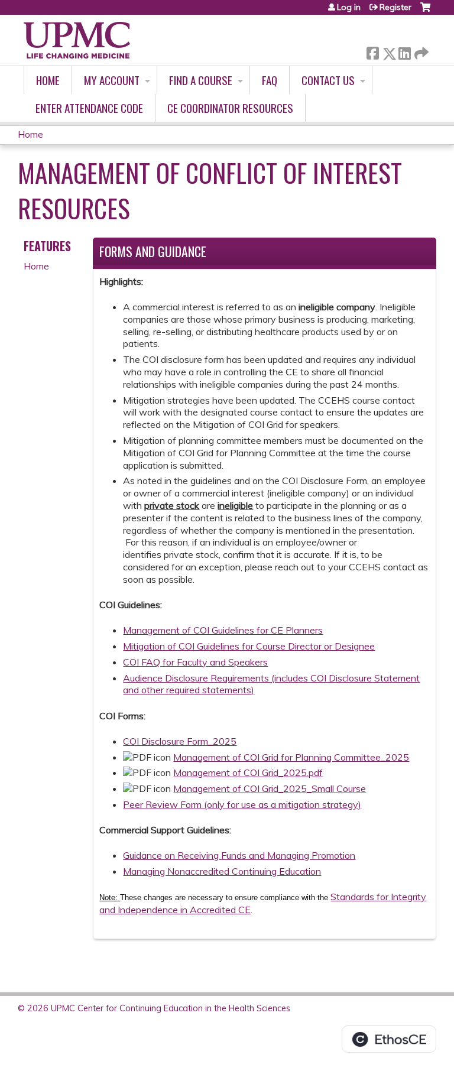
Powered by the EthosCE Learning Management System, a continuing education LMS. (389, 1039)
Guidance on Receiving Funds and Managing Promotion (239, 855)
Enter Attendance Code (89, 107)
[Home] (77, 40)
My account (112, 80)
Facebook (372, 51)
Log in (349, 7)
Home (48, 80)
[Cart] (425, 11)
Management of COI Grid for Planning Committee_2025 (291, 757)
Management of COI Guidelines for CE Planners (223, 630)
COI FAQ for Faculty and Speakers (195, 662)
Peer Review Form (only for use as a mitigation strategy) (242, 804)
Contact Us (328, 80)
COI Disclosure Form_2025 (179, 741)
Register (395, 7)
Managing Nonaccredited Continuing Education (222, 871)
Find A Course (200, 80)
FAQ (269, 80)
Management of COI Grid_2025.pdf (248, 772)
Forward (420, 50)
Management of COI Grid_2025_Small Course (269, 788)
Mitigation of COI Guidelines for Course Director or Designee (249, 646)
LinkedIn (404, 51)
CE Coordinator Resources (230, 107)
